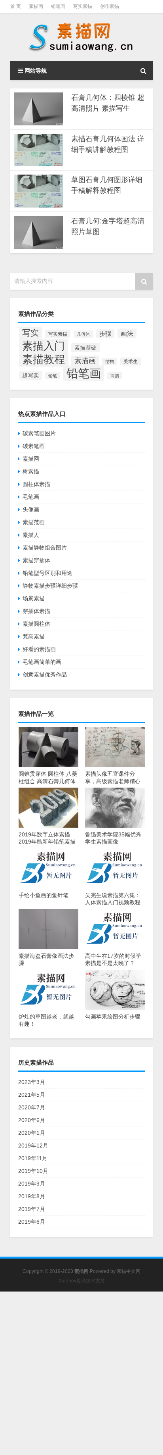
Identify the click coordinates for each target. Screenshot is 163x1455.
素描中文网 (128, 1271)
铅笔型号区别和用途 (47, 573)
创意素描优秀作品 (45, 674)
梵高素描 (34, 636)
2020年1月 (31, 1133)
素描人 (31, 535)
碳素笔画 (34, 446)
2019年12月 (33, 1145)
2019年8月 (31, 1196)
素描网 (31, 459)
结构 (109, 361)
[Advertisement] (81, 1373)
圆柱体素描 (36, 484)
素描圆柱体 (36, 624)
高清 (114, 375)
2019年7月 (31, 1209)
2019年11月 (32, 1158)
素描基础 (85, 347)
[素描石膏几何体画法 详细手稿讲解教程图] (38, 150)
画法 (127, 333)
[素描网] (81, 37)
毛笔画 (31, 497)
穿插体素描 (36, 611)
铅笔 (52, 375)
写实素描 (82, 6)
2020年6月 (31, 1120)
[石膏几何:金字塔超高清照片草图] (38, 232)
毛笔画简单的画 (42, 662)
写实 (30, 333)
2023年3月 (31, 1082)
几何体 (83, 334)
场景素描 (34, 598)
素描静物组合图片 (45, 547)
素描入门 (43, 346)
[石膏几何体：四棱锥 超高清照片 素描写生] (38, 108)
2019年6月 (31, 1222)
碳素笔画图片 (39, 433)
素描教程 (43, 359)
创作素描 (109, 6)
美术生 (130, 361)
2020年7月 (31, 1107)
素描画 (36, 6)
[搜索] (143, 70)
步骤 (105, 334)
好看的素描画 (39, 649)
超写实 (30, 375)
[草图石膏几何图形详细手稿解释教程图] (38, 191)
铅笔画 (58, 6)
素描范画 (34, 522)
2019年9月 (31, 1183)
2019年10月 (33, 1171)
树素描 (31, 471)
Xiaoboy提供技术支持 (82, 1281)
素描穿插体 (36, 560)
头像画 (31, 509)
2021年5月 (31, 1095)
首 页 (15, 6)
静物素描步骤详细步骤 (50, 585)
